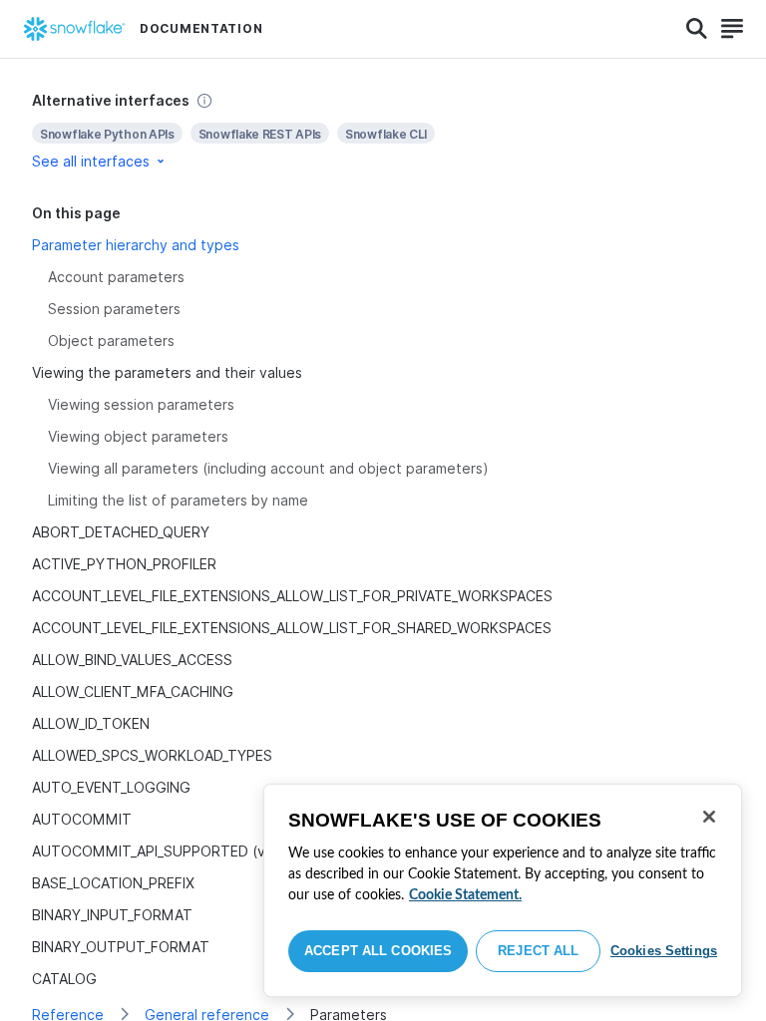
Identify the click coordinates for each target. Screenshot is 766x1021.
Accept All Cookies (378, 950)
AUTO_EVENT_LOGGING (111, 787)
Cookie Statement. (465, 895)
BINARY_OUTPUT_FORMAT (120, 946)
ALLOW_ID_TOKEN (91, 723)
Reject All (538, 950)
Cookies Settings (663, 950)
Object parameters (111, 340)
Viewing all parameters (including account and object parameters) (268, 468)
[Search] (696, 29)
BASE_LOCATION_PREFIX (113, 882)
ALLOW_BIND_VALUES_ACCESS (132, 659)
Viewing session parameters (141, 404)
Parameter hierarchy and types (135, 244)
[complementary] (383, 131)
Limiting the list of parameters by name (178, 500)
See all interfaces (91, 161)
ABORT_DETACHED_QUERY (120, 531)
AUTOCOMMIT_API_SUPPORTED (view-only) (180, 851)
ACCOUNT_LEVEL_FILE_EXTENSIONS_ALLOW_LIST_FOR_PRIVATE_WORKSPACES (292, 595)
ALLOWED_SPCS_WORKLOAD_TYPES (152, 755)
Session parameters (114, 308)
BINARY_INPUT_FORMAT (112, 914)
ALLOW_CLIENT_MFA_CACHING (132, 691)
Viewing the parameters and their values (167, 372)
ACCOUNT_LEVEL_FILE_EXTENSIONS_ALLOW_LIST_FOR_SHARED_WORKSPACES (292, 627)
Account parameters (116, 276)
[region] (502, 890)
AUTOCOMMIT (82, 819)
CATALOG (64, 978)
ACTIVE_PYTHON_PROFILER (124, 563)
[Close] (709, 817)
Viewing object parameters (138, 436)
